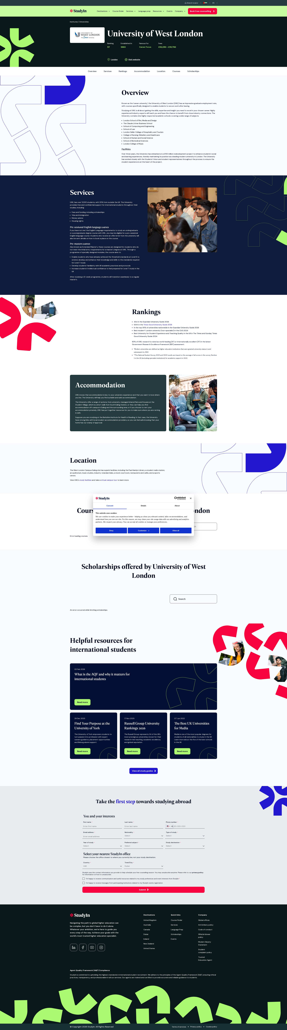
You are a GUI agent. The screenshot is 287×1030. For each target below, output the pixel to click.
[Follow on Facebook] (83, 947)
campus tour (109, 480)
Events (169, 11)
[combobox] (169, 826)
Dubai (146, 934)
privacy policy (197, 872)
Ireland (146, 939)
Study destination (173, 842)
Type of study (172, 832)
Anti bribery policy (205, 925)
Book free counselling (200, 11)
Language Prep (177, 929)
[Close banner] (190, 498)
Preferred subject (132, 842)
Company (179, 11)
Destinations (102, 11)
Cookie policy (211, 1027)
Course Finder (176, 920)
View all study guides (142, 771)
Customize (142, 530)
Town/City (129, 863)
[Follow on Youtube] (92, 947)
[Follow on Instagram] (101, 947)
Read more (82, 702)
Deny (111, 530)
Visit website (134, 59)
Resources (157, 11)
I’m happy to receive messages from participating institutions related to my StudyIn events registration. (124, 883)
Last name (129, 822)
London (114, 59)
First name (87, 822)
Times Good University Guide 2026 (158, 325)
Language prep (144, 11)
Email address (89, 832)
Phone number (172, 822)
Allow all (175, 530)
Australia (147, 925)
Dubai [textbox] (127, 866)
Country (87, 863)
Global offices (204, 920)
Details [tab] (143, 506)
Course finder (118, 11)
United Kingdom (150, 920)
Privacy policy (196, 1027)
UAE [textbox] (85, 866)
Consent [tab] (110, 506)
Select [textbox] (127, 836)
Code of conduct (205, 929)
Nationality (129, 832)
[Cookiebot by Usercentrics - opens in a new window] (176, 498)
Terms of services (179, 1027)
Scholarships (176, 934)
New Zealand (149, 944)
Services (129, 11)
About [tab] (177, 506)
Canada (147, 929)
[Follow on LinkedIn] (73, 947)
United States (149, 948)
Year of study (89, 842)
